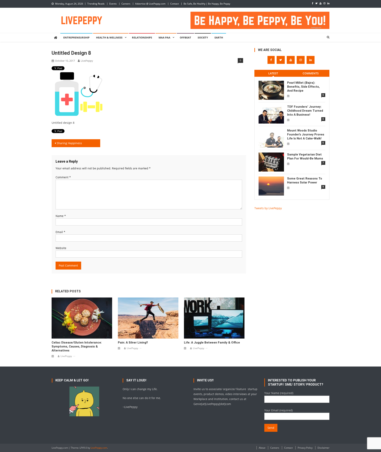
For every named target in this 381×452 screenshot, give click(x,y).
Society (203, 37)
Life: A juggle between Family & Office (212, 342)
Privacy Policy (305, 447)
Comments (311, 73)
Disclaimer (323, 447)
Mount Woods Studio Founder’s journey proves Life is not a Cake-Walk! (305, 134)
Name (61, 216)
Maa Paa (164, 37)
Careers (125, 3)
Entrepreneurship (76, 37)
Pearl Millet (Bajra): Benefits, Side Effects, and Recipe (303, 86)
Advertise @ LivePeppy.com (150, 3)
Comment (63, 177)
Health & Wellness (109, 37)
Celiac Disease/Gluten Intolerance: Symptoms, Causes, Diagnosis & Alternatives (77, 346)
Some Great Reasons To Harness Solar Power (304, 180)
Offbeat (185, 37)
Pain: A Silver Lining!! (133, 342)
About (262, 447)
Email (60, 232)
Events (113, 3)
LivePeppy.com (99, 447)
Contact (174, 3)
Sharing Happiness (69, 143)
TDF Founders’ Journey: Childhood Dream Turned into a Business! (305, 110)
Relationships (142, 37)
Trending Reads (96, 3)
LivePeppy (87, 60)
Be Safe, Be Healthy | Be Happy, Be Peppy (207, 3)
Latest (273, 73)
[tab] (273, 73)
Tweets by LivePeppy (268, 208)
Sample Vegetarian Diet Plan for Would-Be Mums (305, 156)
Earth (219, 37)
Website (61, 248)
